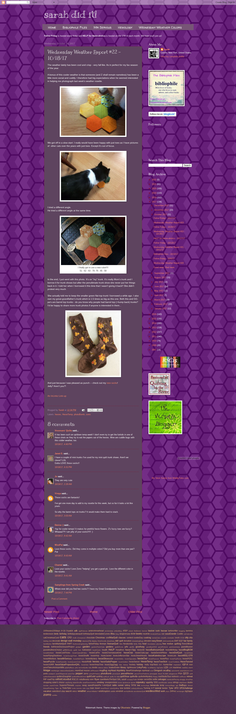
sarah (124, 679)
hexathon (120, 650)
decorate (56, 641)
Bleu (113, 634)
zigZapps (189, 691)
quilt (191, 674)
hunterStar (167, 665)
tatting (127, 685)
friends (46, 647)
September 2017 (162, 273)
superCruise (54, 685)
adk (76, 631)
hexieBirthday (172, 650)
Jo (56, 476)
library (123, 667)
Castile (180, 634)
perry (86, 674)
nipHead (145, 671)
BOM (133, 634)
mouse (87, 671)
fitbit (120, 644)
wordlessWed (153, 691)
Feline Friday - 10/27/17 (165, 218)
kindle (94, 667)
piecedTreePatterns (141, 674)
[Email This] (89, 410)
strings (176, 682)
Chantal (58, 565)
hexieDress (188, 653)
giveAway (140, 647)
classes (122, 637)
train (92, 688)
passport (51, 674)
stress (170, 682)
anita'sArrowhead (96, 631)
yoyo (167, 691)
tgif (177, 685)
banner (144, 631)
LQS (166, 667)
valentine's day (58, 691)
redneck (175, 676)
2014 (154, 323)
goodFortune (163, 647)
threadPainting (48, 688)
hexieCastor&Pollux (79, 653)
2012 (154, 332)
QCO (186, 673)
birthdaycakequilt (75, 634)
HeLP (111, 649)
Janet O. (59, 453)
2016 (154, 314)
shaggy (182, 679)
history (125, 665)
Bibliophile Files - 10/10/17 (166, 254)
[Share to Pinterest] (101, 410)
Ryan (96, 679)
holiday (140, 664)
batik (158, 631)
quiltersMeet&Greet (79, 676)
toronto (79, 688)
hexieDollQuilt (175, 652)
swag (84, 685)
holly (147, 665)
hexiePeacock (154, 659)
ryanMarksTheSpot (108, 679)
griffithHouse (67, 650)
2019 (154, 193)
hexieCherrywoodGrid (111, 653)
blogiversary (125, 634)
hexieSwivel (134, 662)
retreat (190, 676)
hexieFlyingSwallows (52, 656)
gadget (78, 647)
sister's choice (58, 682)
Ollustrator (125, 707)
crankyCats (156, 638)
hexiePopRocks (175, 659)
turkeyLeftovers (137, 688)
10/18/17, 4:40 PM (63, 444)
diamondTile (86, 641)
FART (69, 644)
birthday (63, 634)
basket (151, 631)
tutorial (158, 688)
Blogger (146, 707)
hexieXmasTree (96, 665)
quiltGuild (91, 676)
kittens (100, 667)
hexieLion (172, 656)
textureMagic (170, 685)
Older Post (135, 611)
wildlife (113, 691)
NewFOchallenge (133, 671)
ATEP (125, 631)
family (190, 641)
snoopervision (111, 682)
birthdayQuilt (88, 634)
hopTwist (154, 665)
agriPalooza (83, 631)
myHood (112, 670)
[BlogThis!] (92, 410)
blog (117, 634)
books (139, 633)
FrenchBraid (187, 644)
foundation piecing (155, 644)
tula (121, 688)
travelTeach (105, 688)
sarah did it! (70, 14)
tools (74, 688)
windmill (119, 691)
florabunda (128, 644)
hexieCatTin (94, 653)
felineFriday (94, 644)
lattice (106, 667)
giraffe (132, 647)
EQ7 (181, 641)
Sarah (167, 49)
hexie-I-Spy (130, 650)
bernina (189, 631)
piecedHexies (127, 673)
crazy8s (163, 638)
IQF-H (185, 664)
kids (90, 667)
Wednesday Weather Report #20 (169, 263)
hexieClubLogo (142, 653)
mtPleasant (94, 671)
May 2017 (159, 291)
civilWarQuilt (112, 637)
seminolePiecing (173, 679)
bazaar (164, 631)
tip (60, 688)
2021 (154, 184)
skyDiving (68, 682)
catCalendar (188, 634)
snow (120, 682)
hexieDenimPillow (159, 653)
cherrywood (81, 638)
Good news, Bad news (164, 267)
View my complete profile (172, 56)
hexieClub (128, 652)
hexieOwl (142, 658)
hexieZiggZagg (111, 665)
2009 (154, 345)
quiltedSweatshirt (49, 676)
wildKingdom (104, 691)
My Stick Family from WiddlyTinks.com (170, 478)
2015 (154, 318)
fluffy (135, 644)
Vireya (58, 493)
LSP (170, 667)
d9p (191, 638)
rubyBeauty (84, 679)
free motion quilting (171, 643)
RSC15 (75, 679)
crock (177, 638)
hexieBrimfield (48, 653)
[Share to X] (95, 410)
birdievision (48, 634)
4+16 (63, 631)
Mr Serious (102, 27)
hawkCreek (96, 650)
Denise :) (59, 525)
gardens (109, 647)
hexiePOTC (188, 659)
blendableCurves (102, 634)
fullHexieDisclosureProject (62, 647)
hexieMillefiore (49, 659)
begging (182, 631)
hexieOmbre (118, 659)
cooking (147, 637)
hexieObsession (105, 658)
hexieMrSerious (64, 658)
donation (127, 641)
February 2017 (161, 304)
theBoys (183, 685)
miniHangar (55, 671)
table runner (118, 685)
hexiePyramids (61, 662)
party (45, 674)
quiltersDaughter (64, 676)
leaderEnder (114, 667)
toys (87, 688)
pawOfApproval (61, 674)
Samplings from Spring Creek (69, 585)
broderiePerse (155, 634)
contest (130, 638)
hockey (132, 665)
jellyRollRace (69, 667)
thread (190, 685)
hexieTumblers (174, 662)
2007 (154, 350)
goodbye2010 (151, 647)
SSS (156, 682)
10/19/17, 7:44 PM (63, 592)
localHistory (152, 667)
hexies (58, 414)
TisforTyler (66, 688)
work (163, 691)
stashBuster (162, 682)
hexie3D (141, 650)
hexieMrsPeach (78, 659)
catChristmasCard (51, 638)
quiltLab (106, 676)
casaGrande (170, 634)
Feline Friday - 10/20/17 (165, 227)
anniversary (109, 631)
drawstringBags (138, 641)
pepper (79, 673)
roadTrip (51, 679)
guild (75, 650)
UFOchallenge (186, 688)
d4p (186, 637)
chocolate (90, 638)
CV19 (182, 638)
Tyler (171, 688)
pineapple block (156, 674)
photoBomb (79, 414)
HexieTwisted (186, 661)
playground (173, 674)
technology (145, 685)
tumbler (127, 688)
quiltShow (124, 676)
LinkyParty (142, 667)
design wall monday (71, 640)
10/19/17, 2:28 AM (63, 484)
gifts (126, 647)
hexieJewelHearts (139, 656)
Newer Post (51, 611)
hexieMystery (91, 659)
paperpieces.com (186, 671)
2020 (154, 188)
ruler (92, 679)
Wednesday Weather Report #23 (169, 222)
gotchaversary (174, 647)
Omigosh (158, 670)
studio (190, 682)
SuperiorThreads (66, 685)
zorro (88, 414)
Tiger (57, 688)
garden (86, 646)
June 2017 (159, 286)
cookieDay (138, 638)
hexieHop (95, 656)
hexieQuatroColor (74, 662)
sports (133, 682)
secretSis (148, 679)
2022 (154, 179)
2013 (154, 327)
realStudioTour (164, 676)
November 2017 (162, 210)
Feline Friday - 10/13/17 (165, 243)
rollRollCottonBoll (63, 679)
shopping (47, 682)
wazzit (69, 691)
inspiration (177, 665)
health (104, 650)
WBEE (74, 691)
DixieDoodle (102, 641)
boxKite (146, 634)
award (131, 631)
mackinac (177, 667)
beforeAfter (173, 631)
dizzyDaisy (111, 641)
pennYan (71, 674)
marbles (185, 667)
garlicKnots (119, 647)
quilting (99, 676)
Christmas (100, 637)
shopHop (189, 679)
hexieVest (84, 665)
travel (97, 688)
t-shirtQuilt (106, 685)
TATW (133, 685)
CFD (69, 637)
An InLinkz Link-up (57, 396)
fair (185, 641)
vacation (47, 691)
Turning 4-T (149, 688)
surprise (78, 685)
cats (63, 637)
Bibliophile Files (75, 27)
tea (138, 685)
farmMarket (47, 644)
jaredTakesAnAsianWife (53, 667)
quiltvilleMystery (145, 676)
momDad (79, 671)
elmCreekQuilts (168, 641)
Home (52, 27)
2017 (154, 202)
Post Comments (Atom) (68, 618)
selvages (162, 679)
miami (190, 667)
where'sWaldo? (92, 691)
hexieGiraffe (84, 656)
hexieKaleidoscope (157, 655)
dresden (147, 641)
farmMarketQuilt (59, 644)
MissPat (59, 545)
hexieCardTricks (63, 653)
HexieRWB (86, 662)
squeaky (140, 682)
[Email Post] (83, 410)
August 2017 (160, 277)
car (163, 634)
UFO (176, 688)
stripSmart (183, 682)
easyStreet (157, 641)
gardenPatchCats (98, 647)
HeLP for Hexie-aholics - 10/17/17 (169, 238)
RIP (45, 679)
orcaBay (167, 670)
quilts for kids (115, 676)
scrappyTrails (132, 679)
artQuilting (118, 631)
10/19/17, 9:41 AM (63, 576)
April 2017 (159, 295)
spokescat (126, 682)
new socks (112, 383)
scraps (140, 679)
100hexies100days (51, 631)
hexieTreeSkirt (160, 661)
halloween (86, 650)
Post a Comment (59, 599)
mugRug (103, 670)
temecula (154, 685)
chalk (74, 638)
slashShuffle (77, 682)
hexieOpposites (130, 659)
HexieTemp (67, 414)
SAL (119, 679)
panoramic (175, 671)
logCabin (160, 667)
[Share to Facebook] (98, 410)
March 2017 (160, 300)
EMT (176, 641)
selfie (155, 679)
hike (120, 665)
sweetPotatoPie (94, 685)
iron (191, 665)
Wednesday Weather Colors (160, 27)
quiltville (134, 676)
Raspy (155, 676)
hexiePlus (164, 659)
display (94, 641)
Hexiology (125, 27)
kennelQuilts (83, 667)
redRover (182, 676)
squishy (149, 682)
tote (84, 688)
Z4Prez (173, 691)
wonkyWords (128, 691)
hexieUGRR (48, 665)
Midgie (46, 670)
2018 (154, 197)
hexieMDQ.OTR (185, 655)
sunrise (46, 685)
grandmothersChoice (52, 650)
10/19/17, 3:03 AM (63, 516)
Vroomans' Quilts (63, 430)
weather (82, 691)
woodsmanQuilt (139, 691)
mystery (121, 670)
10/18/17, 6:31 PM (63, 467)
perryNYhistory (94, 674)
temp (162, 685)
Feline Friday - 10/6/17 (164, 258)
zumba (54, 695)
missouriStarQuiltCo (67, 671)
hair (79, 650)
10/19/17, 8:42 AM (63, 536)
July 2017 (159, 282)
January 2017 (160, 308)
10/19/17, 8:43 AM (63, 555)
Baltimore (137, 631)
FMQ (140, 644)
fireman (103, 644)
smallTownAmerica (89, 682)
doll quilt (119, 641)
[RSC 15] (170, 367)
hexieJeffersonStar (121, 656)
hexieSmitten (123, 662)
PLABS (165, 674)
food (144, 643)
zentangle (180, 691)
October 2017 (160, 214)
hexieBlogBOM (186, 650)
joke (76, 667)
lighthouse (131, 667)
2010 (154, 341)
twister (165, 688)
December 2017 (162, 205)
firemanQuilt (112, 643)
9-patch (69, 631)
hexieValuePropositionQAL (67, 664)
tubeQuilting (114, 688)
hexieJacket (106, 656)
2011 (154, 336)
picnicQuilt (116, 674)
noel (151, 671)
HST (160, 665)
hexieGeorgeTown (70, 656)
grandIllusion (187, 647)
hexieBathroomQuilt (155, 650)
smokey (100, 682)
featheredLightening (80, 644)
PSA (180, 674)
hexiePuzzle (49, 661)
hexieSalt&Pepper (109, 661)
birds (56, 634)
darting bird (47, 641)
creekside (170, 638)
